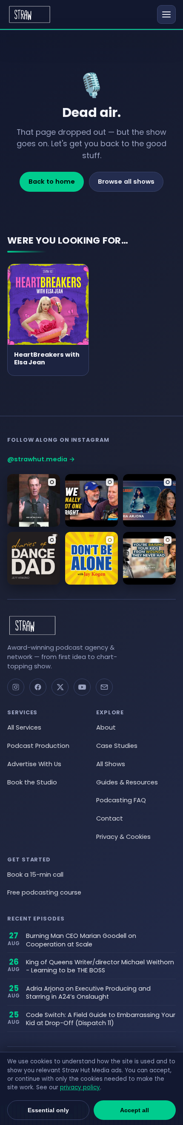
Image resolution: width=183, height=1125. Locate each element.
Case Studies (116, 745)
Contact (109, 818)
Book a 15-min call (35, 874)
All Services (24, 727)
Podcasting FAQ (121, 800)
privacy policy (80, 1087)
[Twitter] (60, 687)
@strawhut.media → (41, 459)
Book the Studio (32, 782)
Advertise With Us (34, 764)
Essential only (48, 1110)
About (106, 727)
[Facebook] (37, 687)
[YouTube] (82, 687)
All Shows (110, 764)
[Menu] (166, 14)
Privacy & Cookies (123, 836)
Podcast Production (38, 745)
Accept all (134, 1110)
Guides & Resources (127, 782)
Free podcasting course (44, 892)
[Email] (104, 687)
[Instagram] (15, 687)
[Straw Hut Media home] (29, 14)
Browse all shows (126, 181)
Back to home (52, 181)
